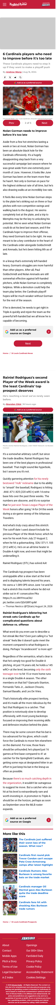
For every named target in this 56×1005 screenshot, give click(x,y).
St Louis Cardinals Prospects (24, 922)
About (5, 945)
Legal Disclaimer (11, 972)
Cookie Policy (33, 966)
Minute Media (17, 985)
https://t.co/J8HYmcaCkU (17, 597)
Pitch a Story (9, 961)
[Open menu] (4, 4)
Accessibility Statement (39, 972)
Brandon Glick (13, 404)
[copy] (20, 77)
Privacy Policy (34, 961)
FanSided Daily (34, 955)
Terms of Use (10, 966)
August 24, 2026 (43, 606)
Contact (6, 950)
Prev (11, 122)
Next (44, 122)
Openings (31, 945)
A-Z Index (7, 977)
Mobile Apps (9, 955)
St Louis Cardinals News (22, 353)
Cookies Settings (36, 977)
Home (5, 353)
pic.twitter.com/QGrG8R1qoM (20, 602)
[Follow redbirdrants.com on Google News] (49, 331)
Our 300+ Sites (34, 950)
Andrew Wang (14, 72)
